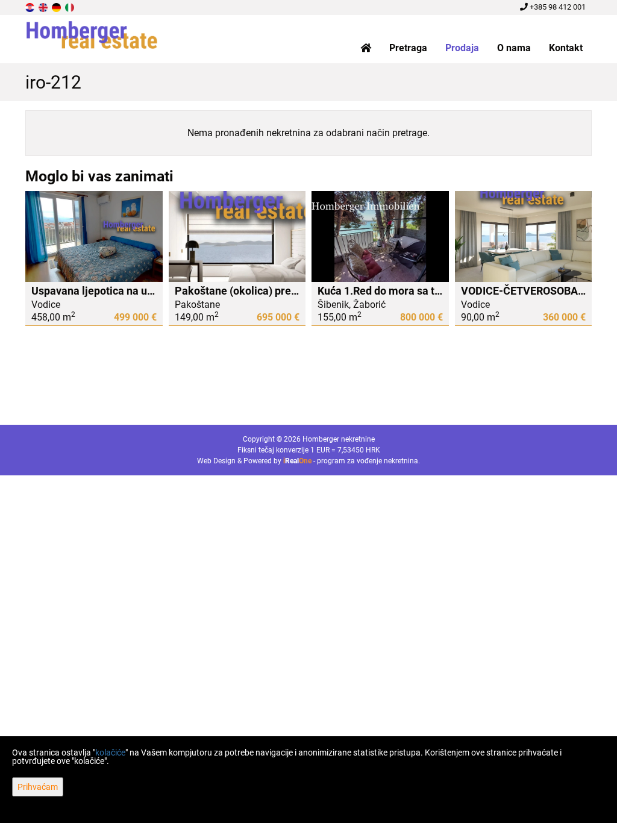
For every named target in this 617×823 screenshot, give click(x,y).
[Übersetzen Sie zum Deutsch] (57, 7)
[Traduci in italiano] (70, 7)
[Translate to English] (44, 7)
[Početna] (365, 48)
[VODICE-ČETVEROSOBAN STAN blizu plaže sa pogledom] (523, 237)
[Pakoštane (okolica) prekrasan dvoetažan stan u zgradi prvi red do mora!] (237, 237)
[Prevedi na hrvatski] (30, 7)
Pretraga (408, 48)
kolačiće (110, 752)
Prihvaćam (37, 787)
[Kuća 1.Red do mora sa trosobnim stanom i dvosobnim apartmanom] (380, 237)
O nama (514, 48)
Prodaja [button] (462, 48)
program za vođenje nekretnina (367, 461)
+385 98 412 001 (557, 6)
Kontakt (566, 48)
